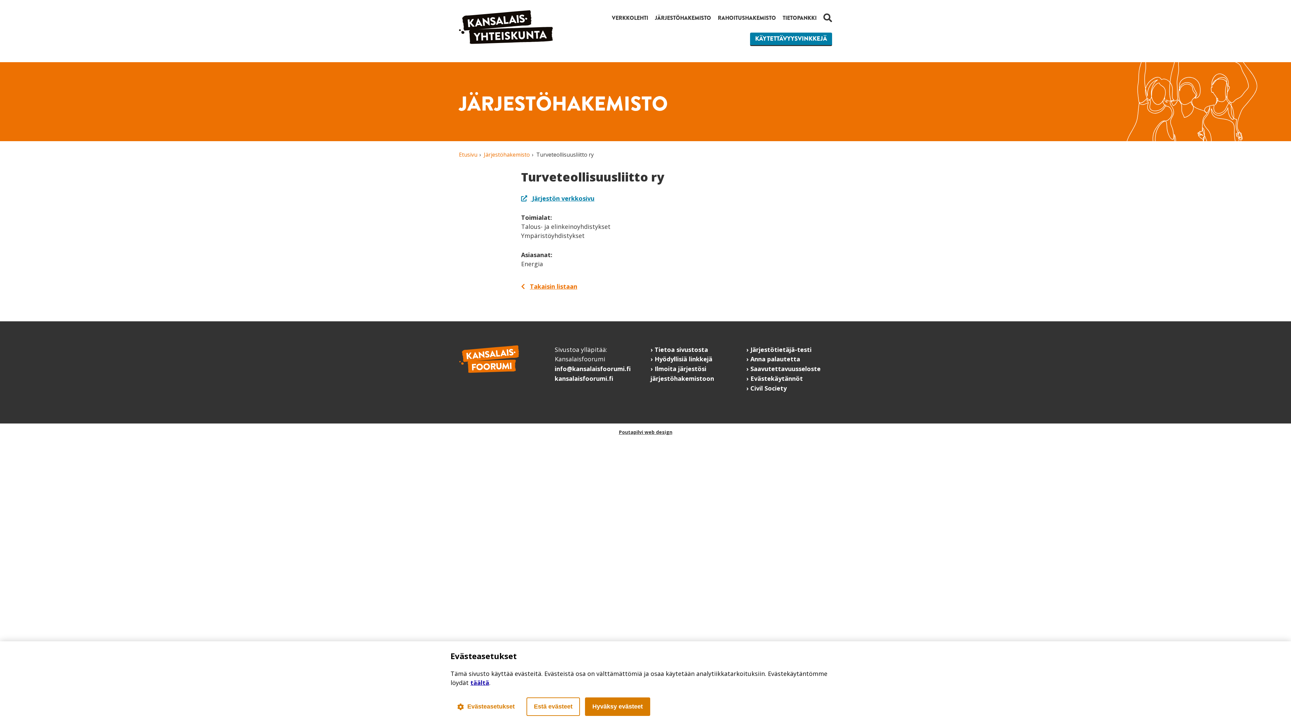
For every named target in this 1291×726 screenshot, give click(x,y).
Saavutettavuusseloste (785, 369)
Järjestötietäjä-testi (781, 350)
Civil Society (768, 388)
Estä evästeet (553, 706)
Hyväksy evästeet (617, 706)
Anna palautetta (775, 359)
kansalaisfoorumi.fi (584, 378)
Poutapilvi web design (645, 432)
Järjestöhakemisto (683, 18)
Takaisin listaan (553, 286)
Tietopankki (800, 18)
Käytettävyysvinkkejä (791, 38)
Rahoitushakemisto (747, 18)
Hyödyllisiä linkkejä (683, 359)
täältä (479, 683)
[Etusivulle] (506, 42)
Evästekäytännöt (776, 378)
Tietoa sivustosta (681, 350)
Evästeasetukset (491, 706)
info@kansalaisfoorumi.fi (593, 369)
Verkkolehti (630, 18)
